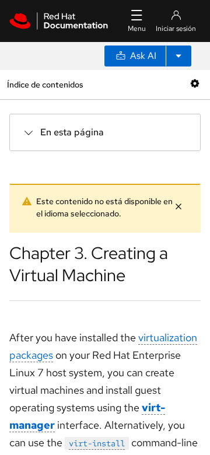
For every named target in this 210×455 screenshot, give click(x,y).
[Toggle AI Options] (178, 56)
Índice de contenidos (44, 84)
